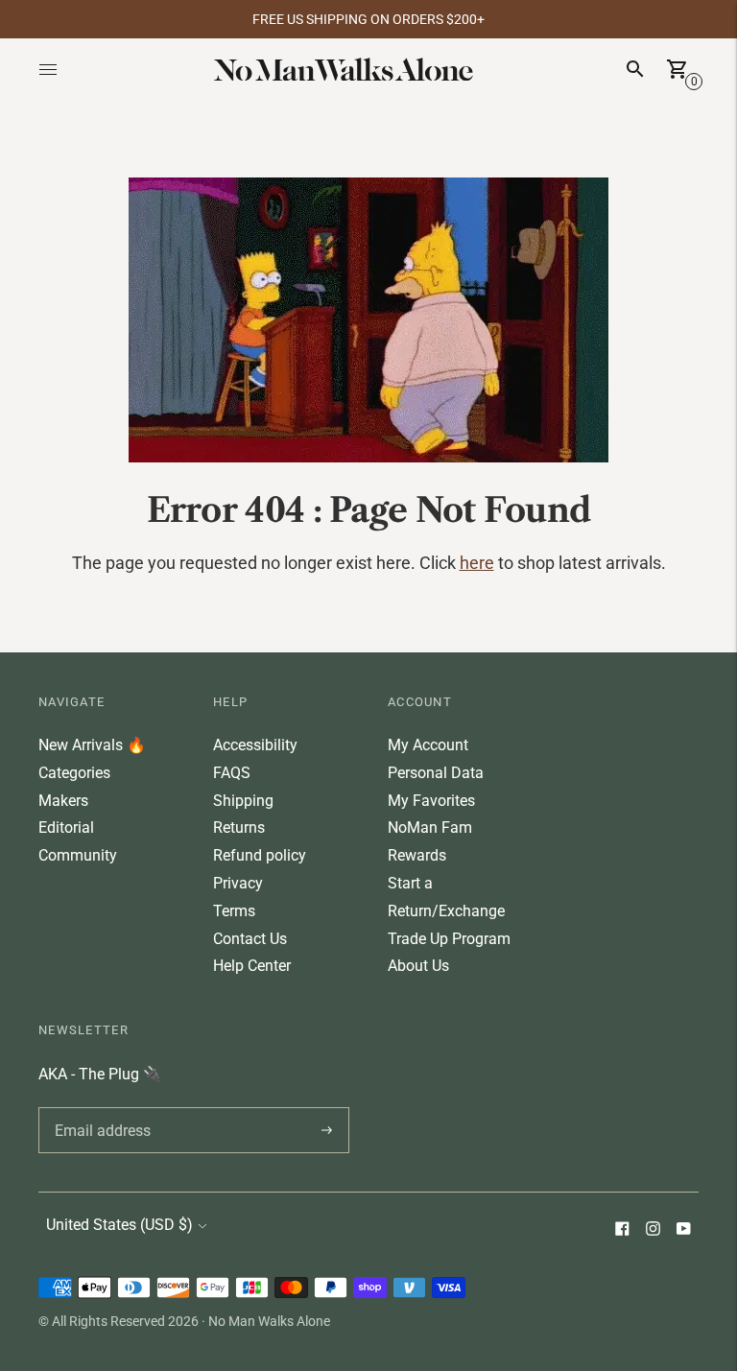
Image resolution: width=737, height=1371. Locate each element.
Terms (234, 911)
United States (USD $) (119, 1225)
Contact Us (250, 939)
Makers (63, 801)
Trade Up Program (449, 939)
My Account (428, 745)
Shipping (243, 801)
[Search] (635, 69)
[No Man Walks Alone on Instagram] (652, 1230)
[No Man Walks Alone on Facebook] (621, 1230)
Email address (99, 1107)
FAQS (231, 773)
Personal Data (436, 773)
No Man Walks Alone (269, 1321)
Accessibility (255, 745)
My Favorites (431, 801)
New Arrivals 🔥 (92, 745)
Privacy (238, 883)
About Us (418, 966)
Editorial (66, 827)
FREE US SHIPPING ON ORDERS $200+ (368, 19)
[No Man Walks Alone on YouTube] (683, 1230)
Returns (239, 827)
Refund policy (259, 855)
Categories (74, 773)
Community (77, 855)
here (477, 563)
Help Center (252, 966)
